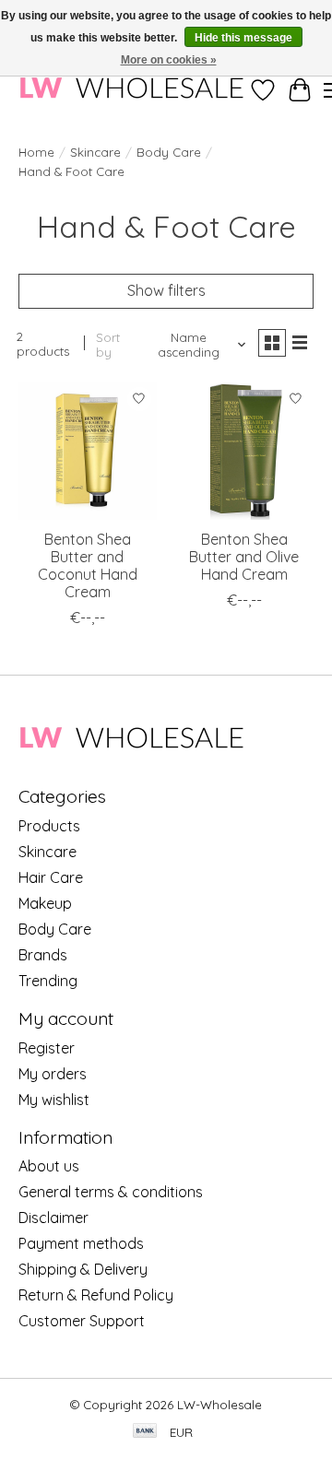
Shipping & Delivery (83, 1269)
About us (48, 1166)
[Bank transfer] (145, 1432)
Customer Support (81, 1321)
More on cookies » (169, 59)
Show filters (166, 290)
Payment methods (81, 1243)
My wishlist (53, 1099)
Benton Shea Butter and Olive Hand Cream (244, 556)
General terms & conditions (110, 1191)
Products (49, 826)
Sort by (108, 344)
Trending (47, 980)
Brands (42, 955)
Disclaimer (53, 1217)
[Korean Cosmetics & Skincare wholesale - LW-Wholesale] (131, 90)
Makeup (45, 903)
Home (36, 152)
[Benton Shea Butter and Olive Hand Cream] (244, 451)
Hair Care (50, 877)
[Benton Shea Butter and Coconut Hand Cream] (87, 451)
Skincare (95, 152)
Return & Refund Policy (95, 1295)
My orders (52, 1074)
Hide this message (243, 37)
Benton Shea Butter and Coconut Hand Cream (87, 566)
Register (46, 1048)
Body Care (168, 152)
